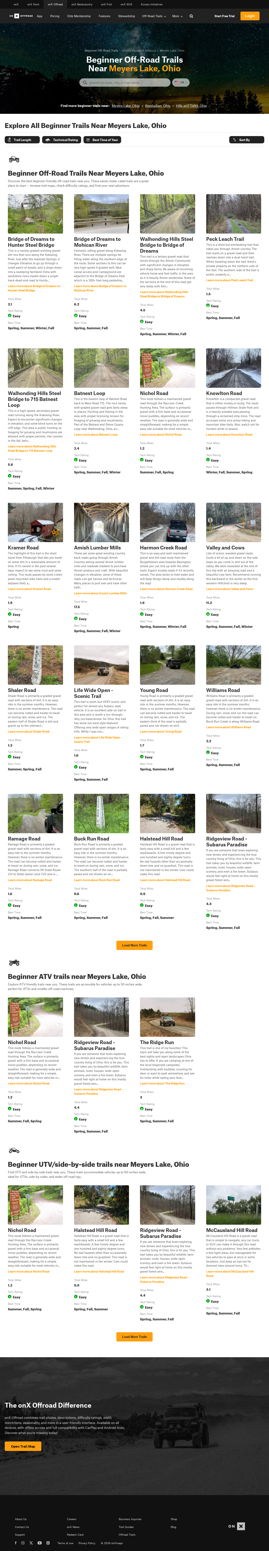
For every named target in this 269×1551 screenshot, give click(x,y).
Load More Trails (134, 945)
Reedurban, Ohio (157, 106)
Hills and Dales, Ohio (191, 106)
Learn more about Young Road (167, 714)
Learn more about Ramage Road (35, 862)
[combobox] (128, 82)
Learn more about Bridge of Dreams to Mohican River (101, 266)
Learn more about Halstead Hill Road (167, 862)
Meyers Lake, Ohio (125, 106)
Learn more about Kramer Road (35, 568)
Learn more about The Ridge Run (167, 1066)
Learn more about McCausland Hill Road (233, 1254)
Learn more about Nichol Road (167, 420)
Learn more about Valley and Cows (233, 568)
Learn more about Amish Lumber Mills (101, 568)
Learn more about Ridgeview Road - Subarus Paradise (233, 862)
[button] (22, 139)
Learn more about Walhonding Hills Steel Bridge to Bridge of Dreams (167, 266)
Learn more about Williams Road (233, 714)
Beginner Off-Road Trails (101, 50)
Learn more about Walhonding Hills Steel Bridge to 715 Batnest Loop (35, 420)
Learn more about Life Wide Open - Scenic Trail (101, 714)
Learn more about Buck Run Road (101, 862)
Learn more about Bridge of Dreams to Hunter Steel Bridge (35, 266)
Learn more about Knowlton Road (233, 420)
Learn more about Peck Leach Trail (233, 266)
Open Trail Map (23, 1446)
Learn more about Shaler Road (35, 714)
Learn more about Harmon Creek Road (167, 568)
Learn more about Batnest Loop (101, 420)
